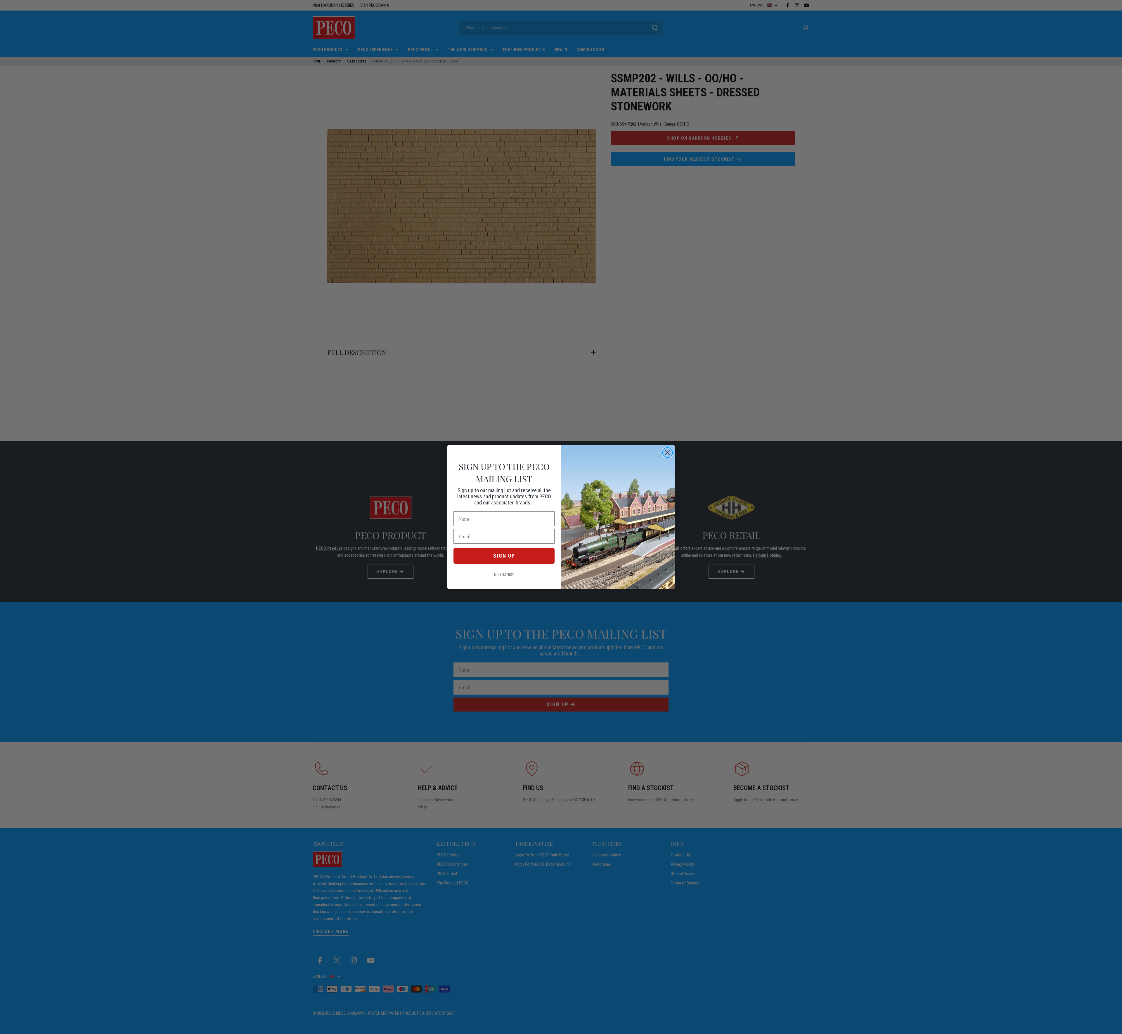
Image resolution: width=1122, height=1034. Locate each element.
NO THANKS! (504, 574)
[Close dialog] (667, 452)
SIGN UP (504, 556)
